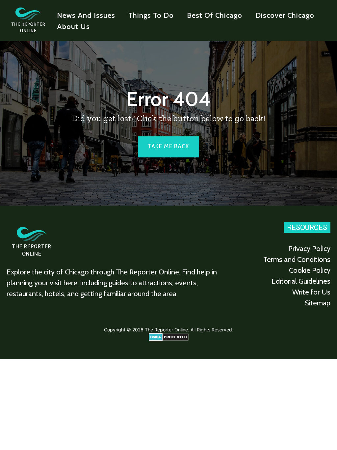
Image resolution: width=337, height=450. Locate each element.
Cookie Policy (309, 270)
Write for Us (311, 292)
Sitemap (317, 302)
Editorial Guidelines (301, 281)
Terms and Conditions (296, 259)
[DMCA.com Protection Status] (169, 339)
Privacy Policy (309, 248)
